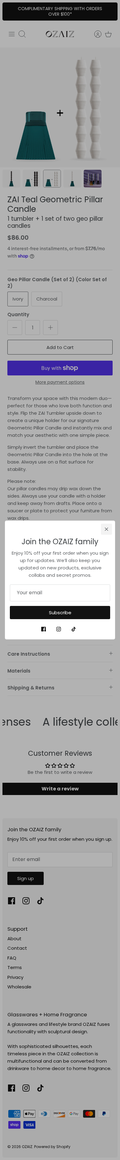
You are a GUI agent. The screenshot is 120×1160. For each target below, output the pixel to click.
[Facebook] (44, 629)
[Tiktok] (74, 629)
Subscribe (60, 612)
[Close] (106, 529)
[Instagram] (59, 629)
